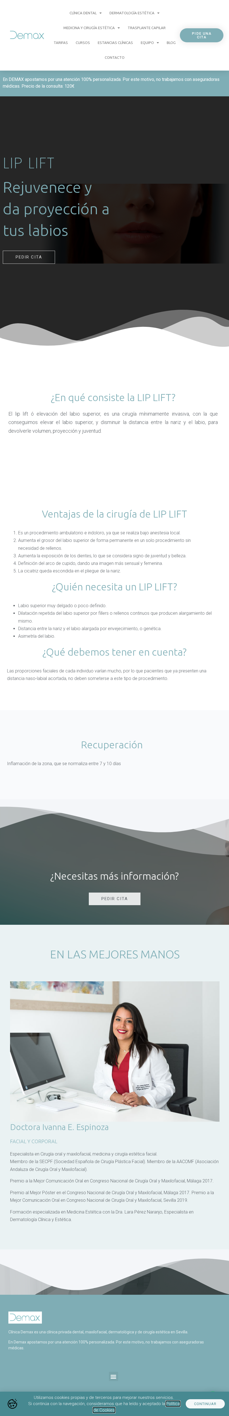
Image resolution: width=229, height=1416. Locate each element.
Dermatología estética (131, 13)
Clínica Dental (83, 13)
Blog (171, 43)
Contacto (115, 57)
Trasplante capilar (147, 28)
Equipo (147, 43)
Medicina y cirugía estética (89, 28)
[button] (113, 1376)
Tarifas (61, 43)
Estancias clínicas (115, 43)
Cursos (83, 43)
